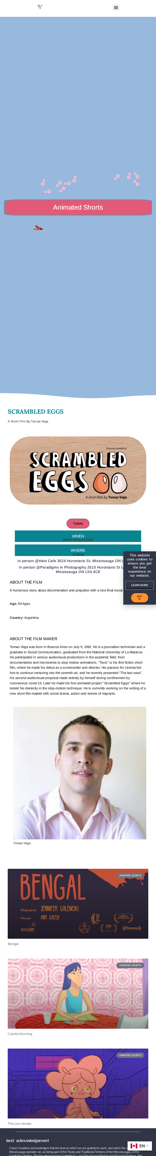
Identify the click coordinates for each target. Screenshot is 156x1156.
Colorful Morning (20, 1034)
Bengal (13, 944)
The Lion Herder (19, 1124)
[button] (116, 7)
